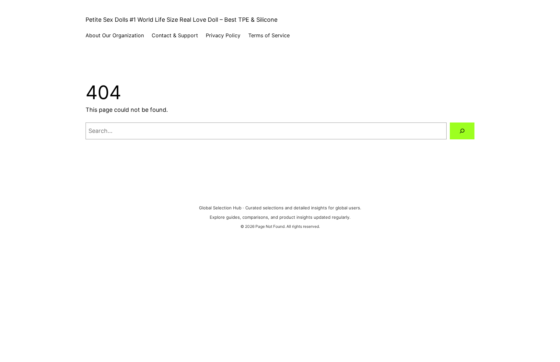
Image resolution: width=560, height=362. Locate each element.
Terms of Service (269, 35)
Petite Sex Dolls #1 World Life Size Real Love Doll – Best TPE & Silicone (181, 19)
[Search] (462, 131)
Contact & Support (175, 35)
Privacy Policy (223, 35)
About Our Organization (115, 35)
